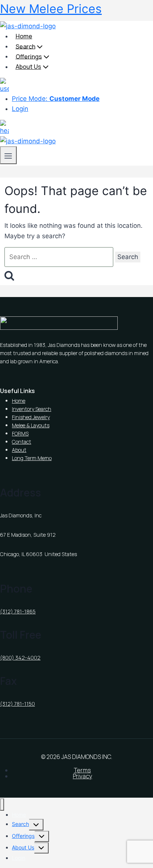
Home (24, 36)
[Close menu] (2, 804)
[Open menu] (8, 155)
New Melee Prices (51, 8)
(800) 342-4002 (20, 657)
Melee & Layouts (30, 425)
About (19, 449)
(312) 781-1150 (17, 703)
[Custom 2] (4, 127)
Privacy (82, 776)
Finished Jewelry (31, 417)
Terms (82, 770)
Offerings (23, 836)
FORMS (20, 433)
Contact (21, 441)
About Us (23, 847)
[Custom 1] (4, 85)
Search (20, 824)
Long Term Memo (32, 458)
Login (20, 108)
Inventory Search (31, 408)
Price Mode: (56, 98)
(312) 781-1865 (18, 611)
